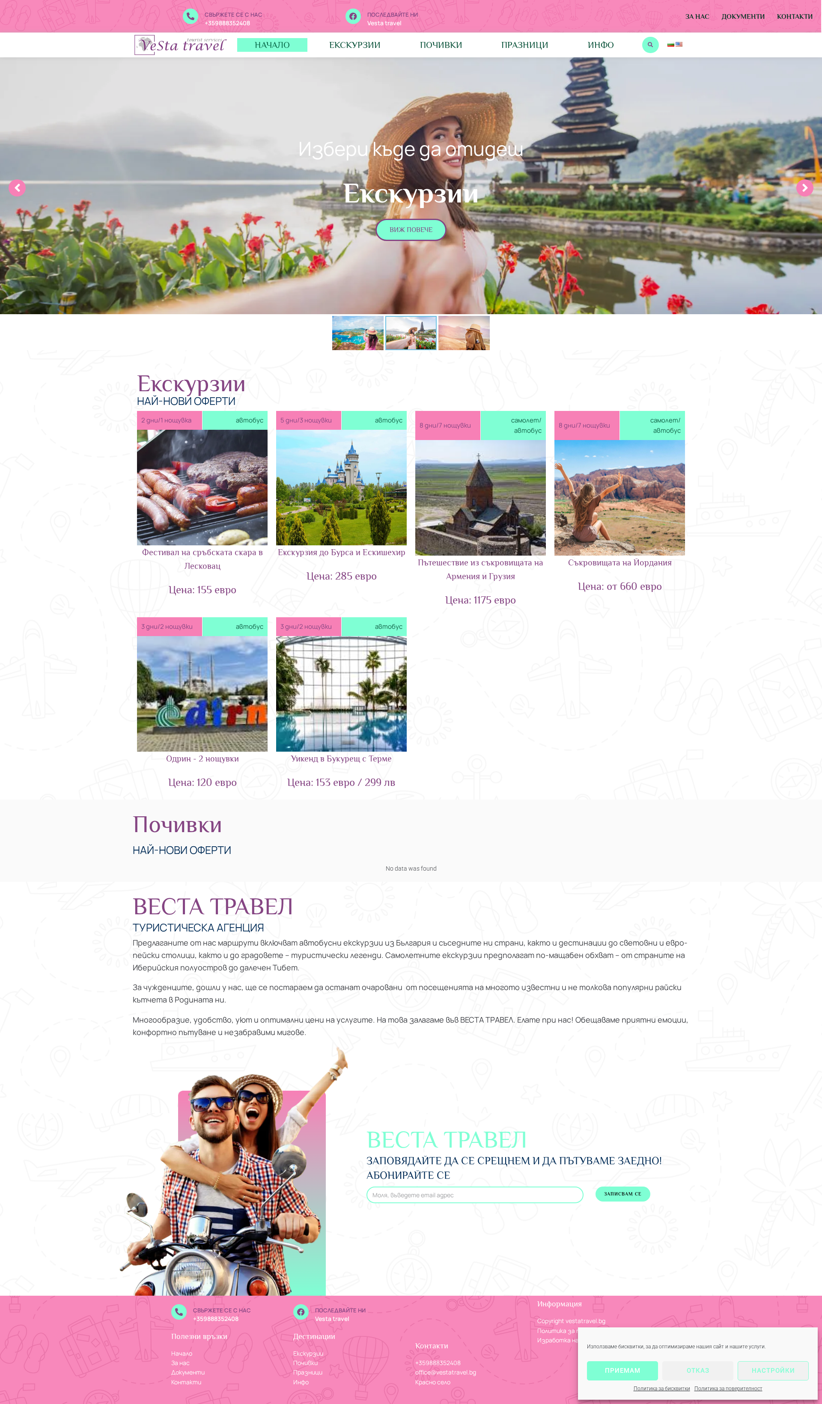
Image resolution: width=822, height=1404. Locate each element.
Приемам (622, 1370)
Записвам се (623, 1193)
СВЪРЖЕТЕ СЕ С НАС (233, 14)
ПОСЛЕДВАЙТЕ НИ (392, 14)
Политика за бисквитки (662, 1389)
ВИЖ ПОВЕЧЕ (411, 230)
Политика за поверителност (728, 1389)
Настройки (773, 1370)
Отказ (698, 1370)
